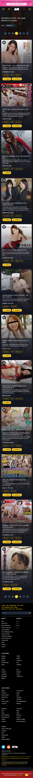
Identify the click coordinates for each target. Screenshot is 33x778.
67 (12, 33)
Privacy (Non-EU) (6, 638)
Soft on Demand (20, 721)
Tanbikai (4, 726)
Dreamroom (5, 697)
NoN (3, 711)
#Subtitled (6, 75)
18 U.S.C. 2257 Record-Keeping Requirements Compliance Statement (16, 759)
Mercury (18, 703)
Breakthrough (5, 662)
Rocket (18, 717)
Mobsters (4, 708)
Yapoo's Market (6, 739)
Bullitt (3, 690)
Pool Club (19, 708)
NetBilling (9, 763)
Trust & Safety (5, 629)
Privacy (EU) (5, 640)
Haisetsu (18, 697)
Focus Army (19, 690)
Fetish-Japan (5, 701)
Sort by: (3, 25)
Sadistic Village (20, 719)
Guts (17, 695)
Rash (17, 713)
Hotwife (4, 672)
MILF (17, 670)
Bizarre (3, 660)
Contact (4, 644)
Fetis (3, 699)
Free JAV (20, 605)
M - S (17, 625)
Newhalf (18, 672)
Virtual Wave (5, 735)
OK (26, 775)
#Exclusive (18, 75)
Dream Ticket (5, 695)
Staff (3, 642)
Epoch (13, 763)
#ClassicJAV (14, 585)
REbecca (18, 715)
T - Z (17, 627)
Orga (3, 713)
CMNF (18, 658)
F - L (17, 623)
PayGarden (21, 763)
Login (3, 605)
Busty (3, 664)
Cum (17, 662)
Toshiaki (4, 731)
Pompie (4, 721)
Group (3, 670)
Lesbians (4, 674)
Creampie (19, 660)
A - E (17, 621)
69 (20, 33)
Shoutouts (19, 609)
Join (7, 605)
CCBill (17, 763)
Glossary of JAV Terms (8, 609)
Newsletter (13, 605)
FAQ (3, 621)
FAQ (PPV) (4, 623)
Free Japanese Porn (7, 607)
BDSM (3, 658)
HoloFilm (18, 699)
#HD (12, 75)
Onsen (18, 674)
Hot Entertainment (21, 701)
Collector (4, 693)
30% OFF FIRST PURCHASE (16, 4)
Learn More (19, 775)
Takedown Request (7, 636)
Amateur (4, 656)
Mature (3, 678)
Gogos (18, 693)
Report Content (6, 634)
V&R (3, 733)
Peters (3, 719)
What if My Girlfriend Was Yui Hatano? (14, 250)
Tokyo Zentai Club (6, 728)
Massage (4, 676)
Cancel (3, 646)
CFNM (18, 656)
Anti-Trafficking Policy (7, 632)
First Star (4, 703)
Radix (17, 711)
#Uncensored (19, 168)
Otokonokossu (5, 717)
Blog (16, 607)
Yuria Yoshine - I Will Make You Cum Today (15, 65)
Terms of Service (6, 627)
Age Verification (6, 625)
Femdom (18, 664)
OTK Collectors (6, 715)
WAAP (3, 737)
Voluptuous (19, 676)
